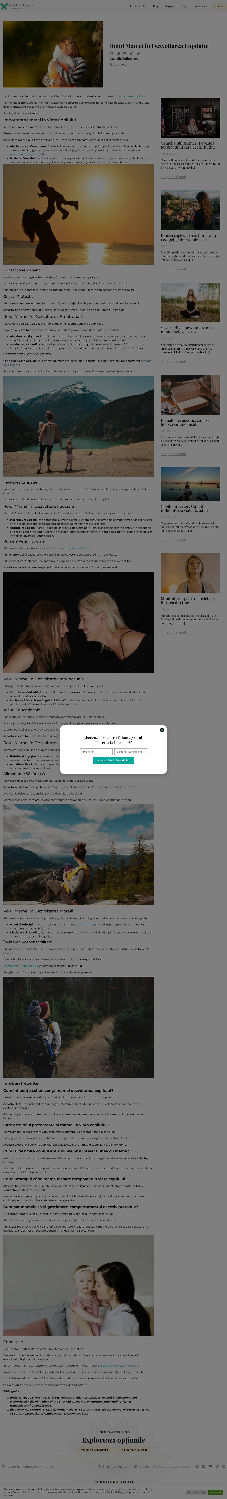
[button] (162, 730)
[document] (113, 749)
